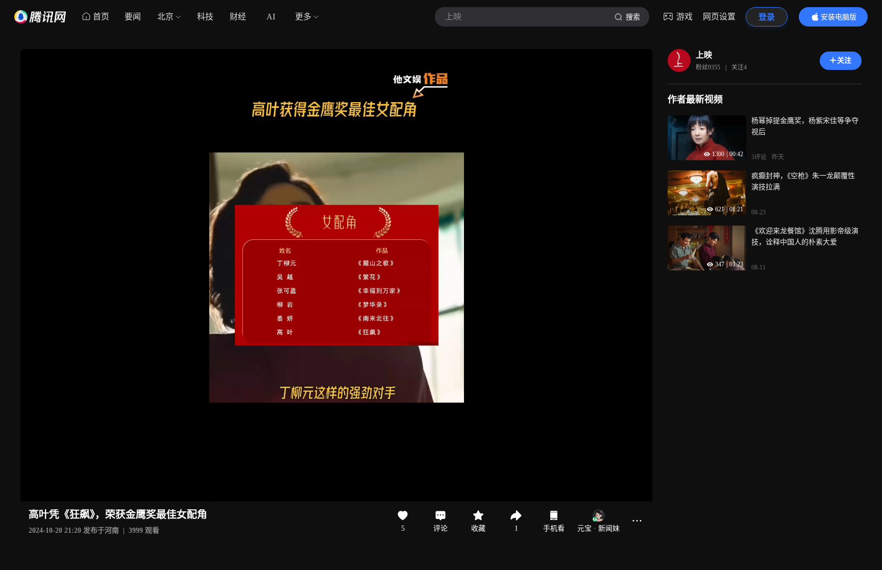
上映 (704, 55)
